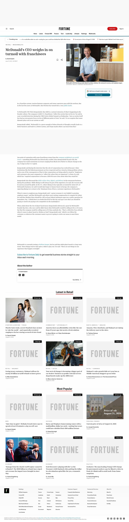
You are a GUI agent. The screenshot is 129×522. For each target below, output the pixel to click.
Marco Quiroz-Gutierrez (55, 379)
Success (49, 421)
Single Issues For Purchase (73, 503)
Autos (55, 368)
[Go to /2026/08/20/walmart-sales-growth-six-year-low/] (105, 353)
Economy (9, 464)
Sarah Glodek (11, 335)
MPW (7, 421)
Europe (39, 506)
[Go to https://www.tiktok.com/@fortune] (121, 518)
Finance (56, 33)
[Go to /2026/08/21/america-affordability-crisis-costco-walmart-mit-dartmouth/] (64, 310)
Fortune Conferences (91, 500)
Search (12, 29)
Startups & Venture (13, 325)
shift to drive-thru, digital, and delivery (50, 180)
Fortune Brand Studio (91, 495)
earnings (96, 368)
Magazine (49, 509)
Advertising (89, 492)
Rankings (84, 33)
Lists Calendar (22, 512)
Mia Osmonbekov (12, 376)
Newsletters (49, 506)
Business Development (92, 503)
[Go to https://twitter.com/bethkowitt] (23, 275)
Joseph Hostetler (93, 427)
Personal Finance (93, 421)
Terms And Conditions (111, 500)
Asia (39, 503)
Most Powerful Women (23, 503)
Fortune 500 (48, 33)
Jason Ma (51, 476)
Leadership (69, 33)
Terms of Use (41, 517)
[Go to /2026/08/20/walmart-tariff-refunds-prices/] (24, 353)
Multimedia (92, 33)
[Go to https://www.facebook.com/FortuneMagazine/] (108, 518)
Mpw (57, 497)
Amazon (102, 325)
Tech (62, 33)
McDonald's (18, 44)
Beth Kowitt (10, 58)
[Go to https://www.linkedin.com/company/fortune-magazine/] (114, 518)
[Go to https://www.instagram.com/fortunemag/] (117, 518)
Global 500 (21, 497)
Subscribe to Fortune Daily (28, 254)
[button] (35, 34)
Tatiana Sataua (93, 333)
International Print (72, 506)
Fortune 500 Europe (23, 500)
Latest (41, 33)
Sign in (121, 29)
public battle (68, 105)
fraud (24, 325)
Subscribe (112, 29)
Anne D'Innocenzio (94, 376)
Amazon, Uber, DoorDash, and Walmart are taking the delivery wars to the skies (105, 329)
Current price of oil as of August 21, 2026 (73, 39)
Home (35, 33)
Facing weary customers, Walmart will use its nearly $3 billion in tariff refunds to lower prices (23, 372)
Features (57, 492)
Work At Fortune (110, 497)
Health (48, 495)
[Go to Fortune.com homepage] (64, 28)
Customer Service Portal (73, 495)
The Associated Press (109, 376)
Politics (90, 464)
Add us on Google (98, 94)
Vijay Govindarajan (64, 333)
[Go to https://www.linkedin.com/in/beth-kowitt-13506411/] (20, 275)
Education (58, 509)
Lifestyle (76, 33)
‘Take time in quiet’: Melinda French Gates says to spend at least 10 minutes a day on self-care (24, 425)
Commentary (50, 325)
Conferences (58, 503)
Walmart (15, 368)
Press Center (109, 495)
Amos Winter (52, 333)
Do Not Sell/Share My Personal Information (73, 517)
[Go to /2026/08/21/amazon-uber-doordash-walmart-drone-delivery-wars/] (105, 310)
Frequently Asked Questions (74, 492)
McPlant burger (44, 244)
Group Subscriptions (91, 506)
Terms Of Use (70, 500)
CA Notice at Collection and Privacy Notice (57, 517)
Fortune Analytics (91, 497)
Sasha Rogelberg (12, 476)
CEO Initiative (59, 500)
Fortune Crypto (50, 492)
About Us (108, 492)
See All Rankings (22, 509)
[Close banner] (109, 91)
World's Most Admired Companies (26, 506)
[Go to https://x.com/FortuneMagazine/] (111, 518)
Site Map (108, 503)
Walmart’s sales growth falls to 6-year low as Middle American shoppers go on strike (103, 372)
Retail (8, 44)
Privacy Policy (71, 497)
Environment (41, 509)
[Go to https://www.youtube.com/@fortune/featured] (124, 518)
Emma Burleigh (52, 431)
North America (92, 325)
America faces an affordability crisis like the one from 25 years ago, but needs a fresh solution (64, 329)
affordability (62, 325)
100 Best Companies (23, 492)
